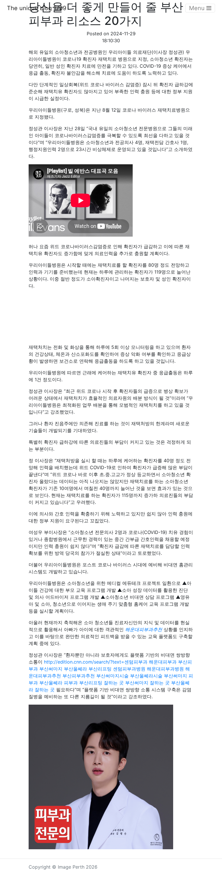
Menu (197, 8)
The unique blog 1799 (36, 8)
